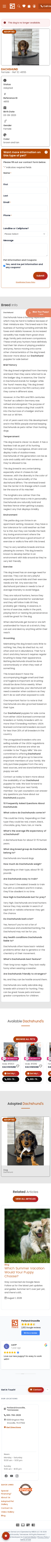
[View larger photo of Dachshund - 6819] (40, 1045)
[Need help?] (6, 1536)
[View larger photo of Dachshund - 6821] (17, 1045)
